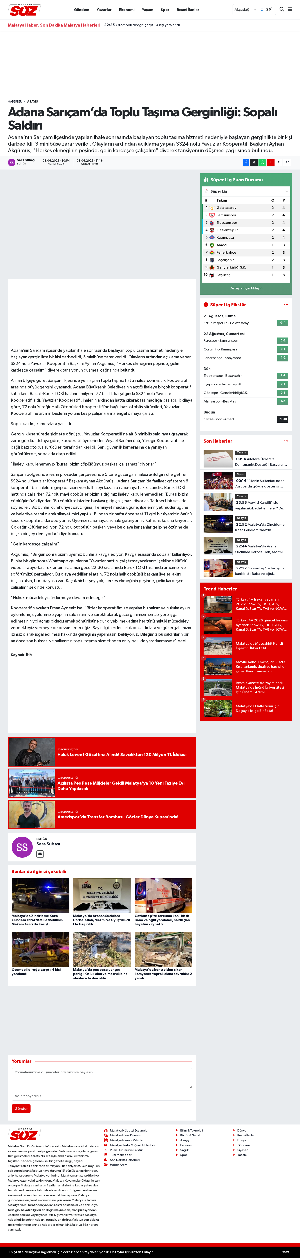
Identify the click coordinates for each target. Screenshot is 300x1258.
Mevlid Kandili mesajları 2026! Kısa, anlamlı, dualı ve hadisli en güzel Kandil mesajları (178, 25)
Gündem (81, 10)
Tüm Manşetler (121, 1155)
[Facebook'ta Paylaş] (246, 162)
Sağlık (184, 1150)
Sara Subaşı (48, 844)
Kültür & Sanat (190, 1135)
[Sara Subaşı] (22, 847)
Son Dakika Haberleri (125, 1160)
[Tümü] (286, 441)
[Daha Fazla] (271, 162)
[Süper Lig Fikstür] (286, 305)
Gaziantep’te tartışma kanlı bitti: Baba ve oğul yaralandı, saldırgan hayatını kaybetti (162, 920)
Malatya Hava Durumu (125, 1135)
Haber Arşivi (118, 1164)
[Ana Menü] (288, 9)
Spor (165, 10)
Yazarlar (104, 10)
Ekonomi (126, 10)
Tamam (284, 1252)
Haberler (15, 101)
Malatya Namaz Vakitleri (127, 1140)
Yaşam (147, 10)
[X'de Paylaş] (254, 162)
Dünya (241, 1130)
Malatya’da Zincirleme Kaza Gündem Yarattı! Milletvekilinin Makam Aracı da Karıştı (37, 920)
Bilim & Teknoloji (191, 1130)
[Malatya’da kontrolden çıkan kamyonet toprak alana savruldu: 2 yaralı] (163, 949)
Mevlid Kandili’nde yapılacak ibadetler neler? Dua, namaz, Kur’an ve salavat (260, 506)
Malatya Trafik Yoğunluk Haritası (132, 1145)
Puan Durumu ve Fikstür (126, 1150)
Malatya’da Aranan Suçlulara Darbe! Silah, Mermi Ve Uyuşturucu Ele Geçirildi (101, 920)
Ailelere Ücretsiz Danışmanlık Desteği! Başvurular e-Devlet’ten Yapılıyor (261, 462)
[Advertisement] (150, 65)
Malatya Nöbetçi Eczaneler (129, 1130)
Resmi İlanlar (188, 10)
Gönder (21, 1109)
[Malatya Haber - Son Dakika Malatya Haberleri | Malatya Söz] (24, 9)
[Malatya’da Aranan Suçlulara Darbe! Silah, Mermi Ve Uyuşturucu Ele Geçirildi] (102, 895)
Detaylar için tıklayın (246, 288)
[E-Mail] (40, 854)
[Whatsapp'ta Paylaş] (262, 162)
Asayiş (32, 101)
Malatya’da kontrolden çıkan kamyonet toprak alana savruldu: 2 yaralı (163, 974)
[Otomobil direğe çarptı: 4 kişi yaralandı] (40, 949)
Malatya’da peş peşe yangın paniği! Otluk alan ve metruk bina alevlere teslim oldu (100, 974)
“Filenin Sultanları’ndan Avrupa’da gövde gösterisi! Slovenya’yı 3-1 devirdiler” (259, 484)
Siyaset (242, 1150)
